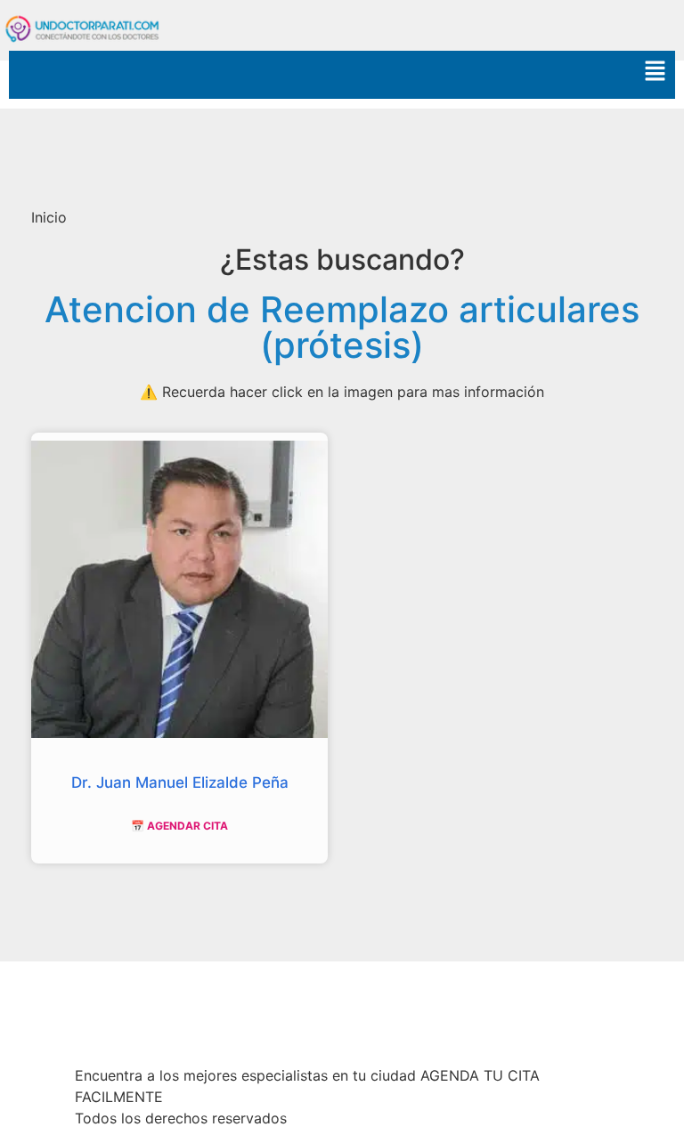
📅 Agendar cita (179, 825)
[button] (342, 75)
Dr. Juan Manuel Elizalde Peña (180, 782)
